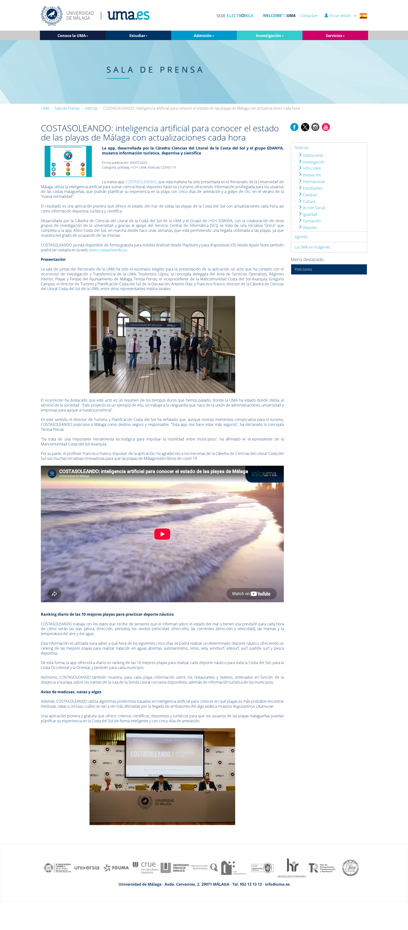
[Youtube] (326, 126)
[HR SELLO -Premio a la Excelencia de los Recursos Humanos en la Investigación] (292, 867)
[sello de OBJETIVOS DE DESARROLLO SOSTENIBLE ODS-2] (57, 867)
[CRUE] (145, 867)
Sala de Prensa (67, 108)
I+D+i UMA (311, 168)
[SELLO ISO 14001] (262, 867)
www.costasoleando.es (108, 250)
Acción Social (313, 207)
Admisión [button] (203, 35)
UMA (45, 108)
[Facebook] (294, 126)
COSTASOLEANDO (141, 181)
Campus (309, 194)
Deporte (309, 227)
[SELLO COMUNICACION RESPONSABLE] (204, 867)
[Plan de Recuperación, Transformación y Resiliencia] (321, 867)
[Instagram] (315, 126)
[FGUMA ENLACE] (116, 867)
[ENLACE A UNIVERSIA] (87, 867)
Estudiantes (312, 188)
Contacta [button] (307, 15)
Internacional (313, 181)
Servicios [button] (334, 35)
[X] (305, 126)
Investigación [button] (268, 35)
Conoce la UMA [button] (72, 35)
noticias (91, 108)
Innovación (311, 175)
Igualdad (309, 214)
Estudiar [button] (137, 35)
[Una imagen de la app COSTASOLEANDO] (68, 161)
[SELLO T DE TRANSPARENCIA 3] (233, 867)
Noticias (301, 147)
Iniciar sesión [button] (341, 15)
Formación (311, 221)
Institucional (312, 155)
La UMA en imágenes (312, 247)
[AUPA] (175, 867)
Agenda (301, 236)
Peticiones (303, 269)
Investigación (313, 162)
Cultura (308, 201)
